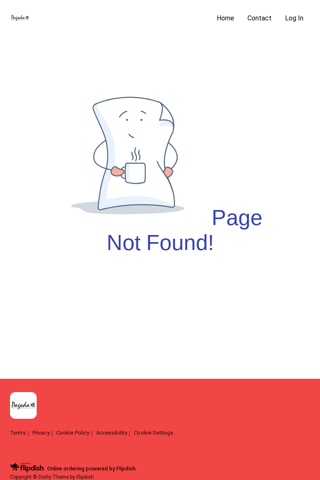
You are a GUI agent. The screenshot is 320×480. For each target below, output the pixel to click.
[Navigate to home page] (110, 18)
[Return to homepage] (23, 406)
